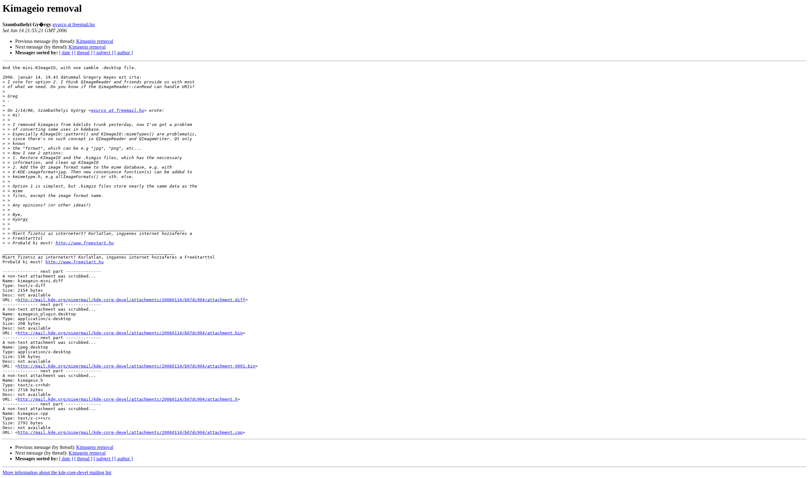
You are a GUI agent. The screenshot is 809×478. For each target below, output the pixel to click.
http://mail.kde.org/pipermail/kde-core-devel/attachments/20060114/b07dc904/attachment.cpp (130, 432)
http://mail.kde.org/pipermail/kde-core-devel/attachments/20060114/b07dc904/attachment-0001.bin (136, 366)
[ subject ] (103, 52)
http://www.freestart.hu (85, 243)
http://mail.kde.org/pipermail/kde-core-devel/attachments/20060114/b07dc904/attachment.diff (131, 299)
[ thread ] (83, 52)
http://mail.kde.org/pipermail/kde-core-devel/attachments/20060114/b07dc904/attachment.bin (130, 333)
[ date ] (66, 52)
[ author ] (123, 52)
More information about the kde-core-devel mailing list (57, 472)
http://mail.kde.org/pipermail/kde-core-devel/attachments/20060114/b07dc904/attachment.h (128, 399)
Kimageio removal (94, 41)
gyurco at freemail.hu (73, 24)
